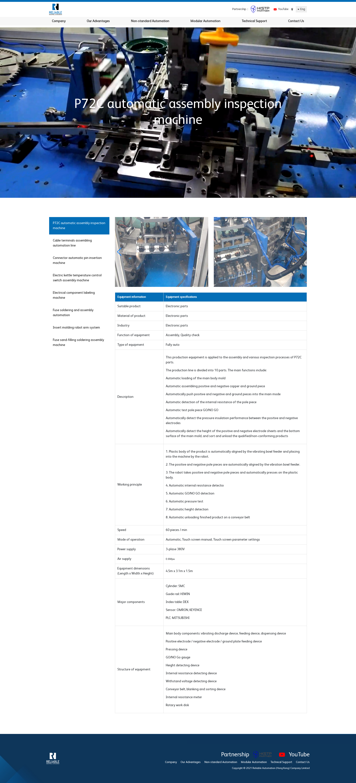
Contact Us (296, 21)
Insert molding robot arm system (76, 327)
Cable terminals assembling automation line (72, 243)
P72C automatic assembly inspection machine (79, 225)
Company (59, 21)
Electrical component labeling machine (74, 295)
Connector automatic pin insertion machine (77, 260)
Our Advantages (98, 21)
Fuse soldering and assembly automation (73, 313)
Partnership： (241, 9)
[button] (302, 252)
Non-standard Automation (150, 21)
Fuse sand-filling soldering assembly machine (78, 342)
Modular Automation (205, 21)
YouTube (283, 9)
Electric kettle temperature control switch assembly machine (77, 278)
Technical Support (254, 21)
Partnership (237, 755)
